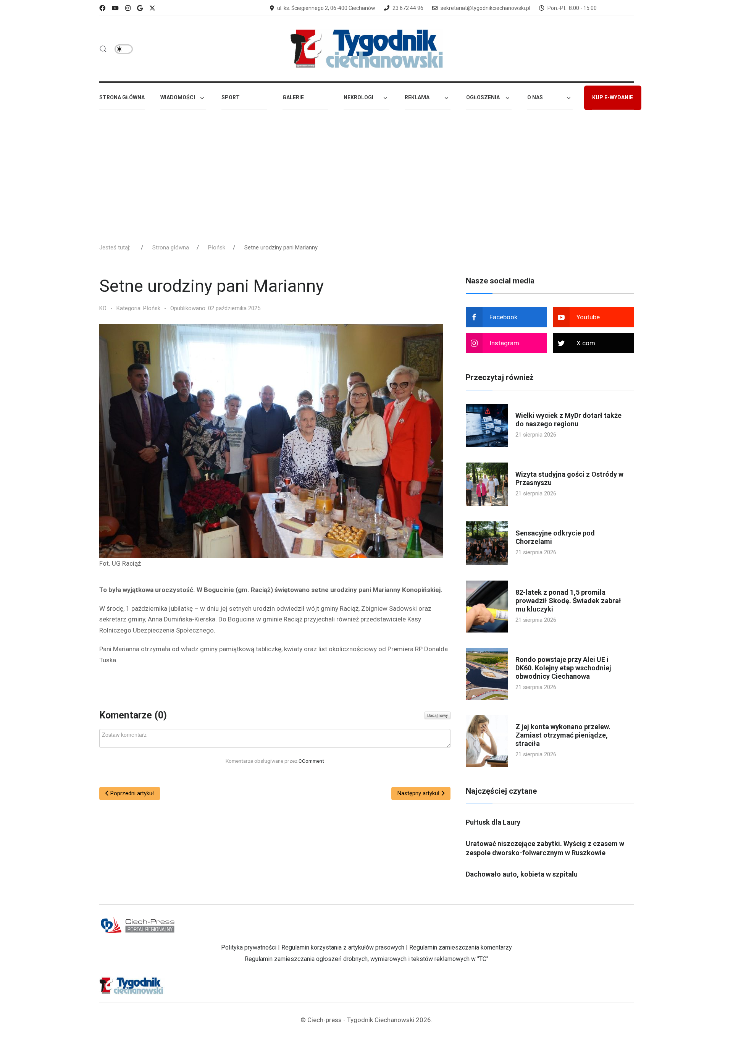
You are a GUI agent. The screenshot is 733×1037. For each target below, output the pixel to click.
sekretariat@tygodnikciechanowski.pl (485, 8)
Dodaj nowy (437, 715)
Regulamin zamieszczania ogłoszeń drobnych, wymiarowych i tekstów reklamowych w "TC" (366, 959)
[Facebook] (102, 8)
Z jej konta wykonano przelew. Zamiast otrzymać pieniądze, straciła (562, 735)
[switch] (124, 49)
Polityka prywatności (248, 947)
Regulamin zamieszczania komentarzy (460, 947)
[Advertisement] (366, 173)
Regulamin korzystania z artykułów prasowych (342, 947)
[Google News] (140, 8)
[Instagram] (128, 8)
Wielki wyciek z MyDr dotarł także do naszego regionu (568, 419)
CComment (311, 761)
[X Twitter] (152, 8)
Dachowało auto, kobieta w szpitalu (522, 874)
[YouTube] (115, 8)
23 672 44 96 (407, 8)
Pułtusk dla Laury (493, 822)
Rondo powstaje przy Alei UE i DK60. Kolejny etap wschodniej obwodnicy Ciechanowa (563, 667)
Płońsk (151, 308)
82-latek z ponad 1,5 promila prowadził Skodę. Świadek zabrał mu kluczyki (568, 600)
